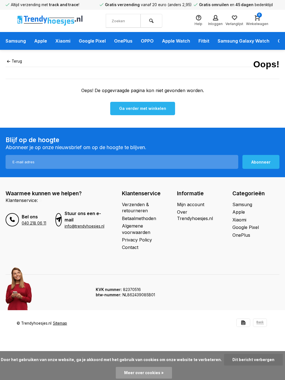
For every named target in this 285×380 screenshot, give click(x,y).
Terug (17, 61)
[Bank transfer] (260, 323)
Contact (130, 247)
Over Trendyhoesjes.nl (195, 215)
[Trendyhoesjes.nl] (50, 21)
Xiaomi (62, 41)
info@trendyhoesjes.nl (84, 226)
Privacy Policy (137, 240)
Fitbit (203, 41)
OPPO (147, 41)
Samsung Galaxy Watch (243, 41)
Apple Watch (176, 41)
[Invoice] (243, 323)
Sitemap (60, 323)
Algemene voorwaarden (136, 229)
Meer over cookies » (144, 373)
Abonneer (261, 162)
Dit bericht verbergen (253, 359)
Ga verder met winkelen (142, 108)
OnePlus (123, 41)
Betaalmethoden (139, 218)
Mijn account (190, 204)
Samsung (16, 41)
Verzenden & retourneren (135, 207)
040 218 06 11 (34, 223)
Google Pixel (92, 41)
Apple (40, 41)
